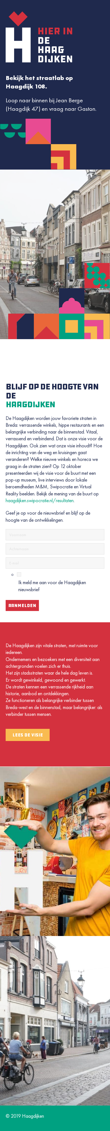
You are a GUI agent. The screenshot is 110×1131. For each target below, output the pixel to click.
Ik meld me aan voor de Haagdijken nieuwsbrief (52, 585)
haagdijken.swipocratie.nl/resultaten (40, 500)
